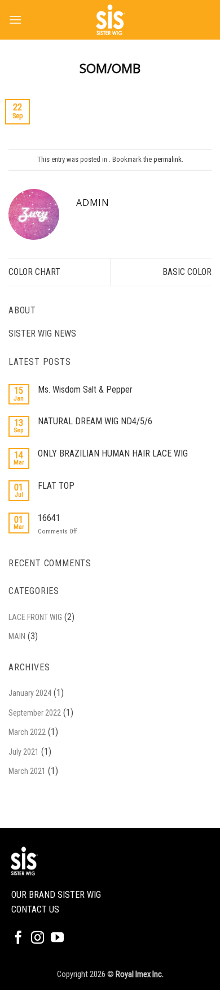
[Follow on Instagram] (37, 938)
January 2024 (29, 693)
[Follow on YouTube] (57, 938)
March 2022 (27, 732)
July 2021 (23, 751)
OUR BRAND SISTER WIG (56, 894)
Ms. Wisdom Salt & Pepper (85, 389)
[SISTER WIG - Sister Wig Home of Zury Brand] (110, 20)
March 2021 (27, 771)
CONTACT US (35, 909)
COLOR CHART (34, 271)
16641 (49, 518)
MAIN (16, 636)
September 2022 (34, 712)
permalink (167, 159)
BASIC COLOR (187, 271)
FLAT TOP (56, 485)
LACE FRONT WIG (35, 617)
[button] (15, 19)
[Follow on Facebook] (18, 938)
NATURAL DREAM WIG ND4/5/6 (95, 421)
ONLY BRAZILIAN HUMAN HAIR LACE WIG (113, 453)
